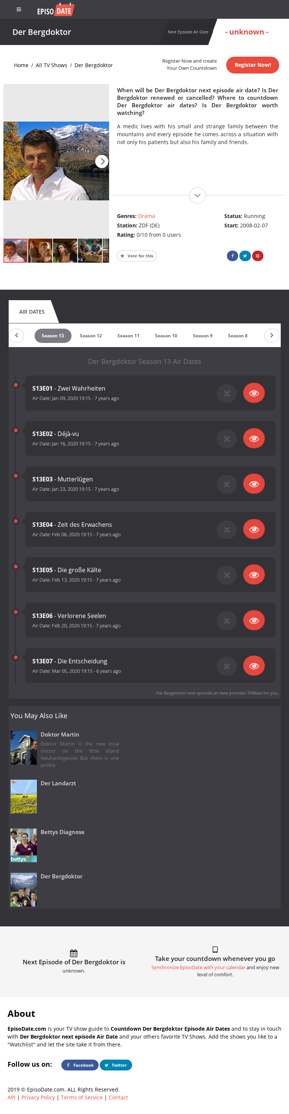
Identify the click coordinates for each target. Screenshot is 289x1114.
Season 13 (53, 335)
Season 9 (203, 335)
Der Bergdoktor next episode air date (192, 693)
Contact (118, 1097)
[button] (101, 161)
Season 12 (91, 335)
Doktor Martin (60, 734)
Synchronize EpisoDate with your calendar (198, 967)
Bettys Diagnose (63, 832)
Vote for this (139, 256)
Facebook (83, 1065)
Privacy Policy (38, 1097)
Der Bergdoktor (94, 65)
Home (21, 65)
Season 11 (128, 335)
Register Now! (253, 64)
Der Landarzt (58, 783)
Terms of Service (82, 1097)
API (11, 1097)
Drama (146, 215)
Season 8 (238, 335)
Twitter (119, 1065)
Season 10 (166, 335)
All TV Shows (51, 65)
